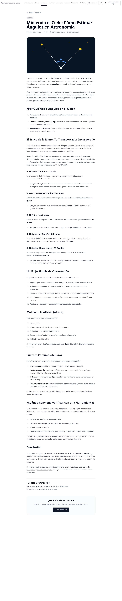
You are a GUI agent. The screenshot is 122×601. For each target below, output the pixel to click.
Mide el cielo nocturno (33, 489)
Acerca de (60, 3)
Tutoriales (44, 3)
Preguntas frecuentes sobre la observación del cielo (42, 486)
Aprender (52, 3)
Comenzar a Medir (61, 510)
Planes (36, 3)
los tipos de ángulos (44, 470)
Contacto (82, 3)
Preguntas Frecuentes (71, 3)
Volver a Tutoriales (35, 13)
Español (93, 3)
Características (28, 3)
